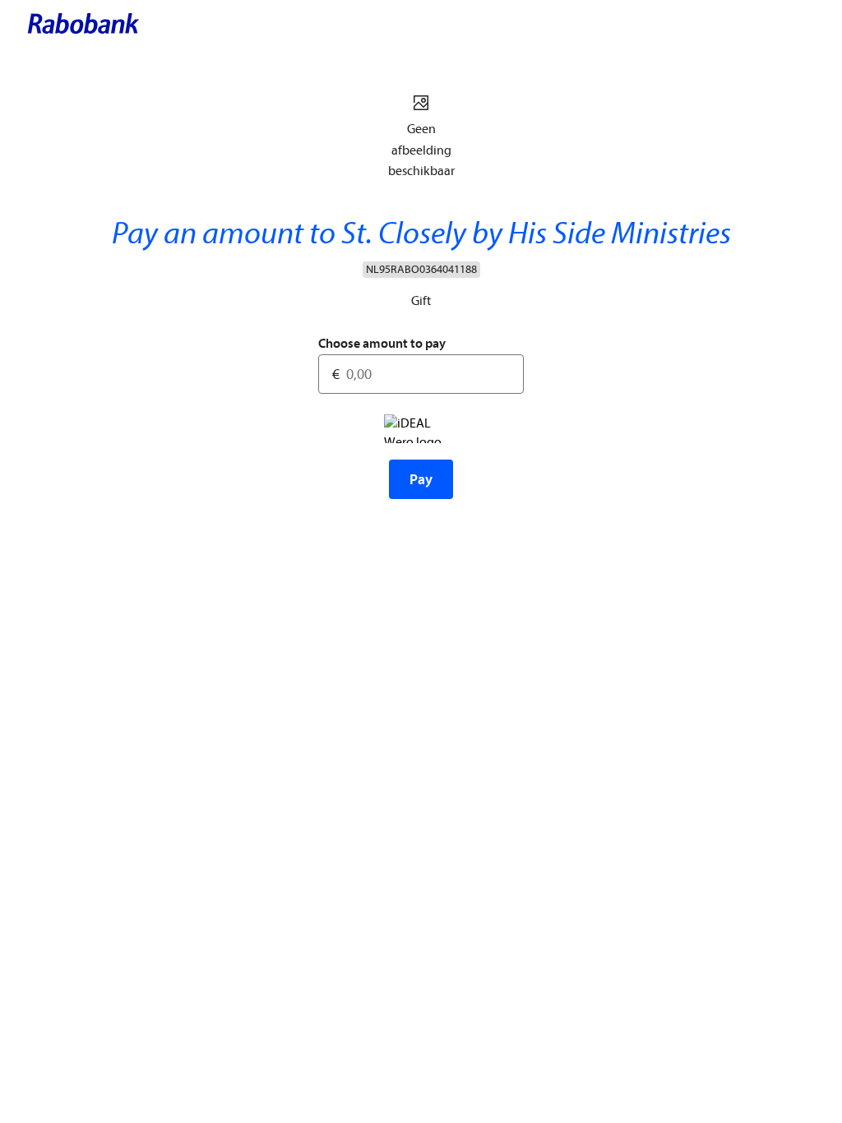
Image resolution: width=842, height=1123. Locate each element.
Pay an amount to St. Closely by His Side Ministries (421, 234)
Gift (421, 300)
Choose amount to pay (382, 343)
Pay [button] (421, 479)
